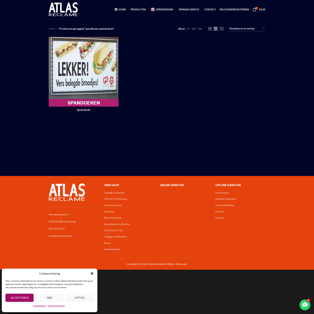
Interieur (109, 211)
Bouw (107, 242)
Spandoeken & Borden (117, 224)
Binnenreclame (112, 217)
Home (52, 28)
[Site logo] (63, 9)
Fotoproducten (113, 205)
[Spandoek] (83, 72)
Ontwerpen (222, 192)
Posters (219, 211)
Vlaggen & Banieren (115, 236)
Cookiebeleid (39, 305)
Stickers (220, 217)
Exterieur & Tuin (113, 230)
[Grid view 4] (222, 29)
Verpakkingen (112, 249)
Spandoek (83, 110)
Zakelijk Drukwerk (114, 192)
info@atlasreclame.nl (60, 235)
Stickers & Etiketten (115, 198)
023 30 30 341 (57, 228)
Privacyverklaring (56, 305)
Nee (49, 297)
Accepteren (20, 297)
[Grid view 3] (215, 29)
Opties (79, 297)
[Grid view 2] (210, 29)
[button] (92, 273)
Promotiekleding (224, 205)
